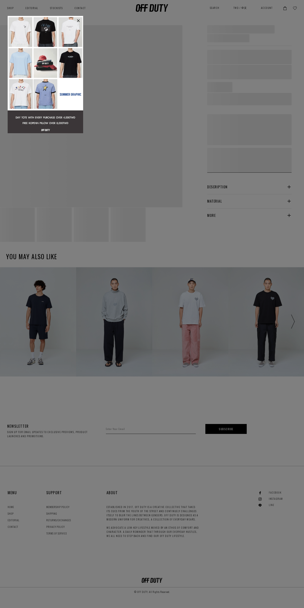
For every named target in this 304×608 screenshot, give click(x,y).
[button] (78, 20)
